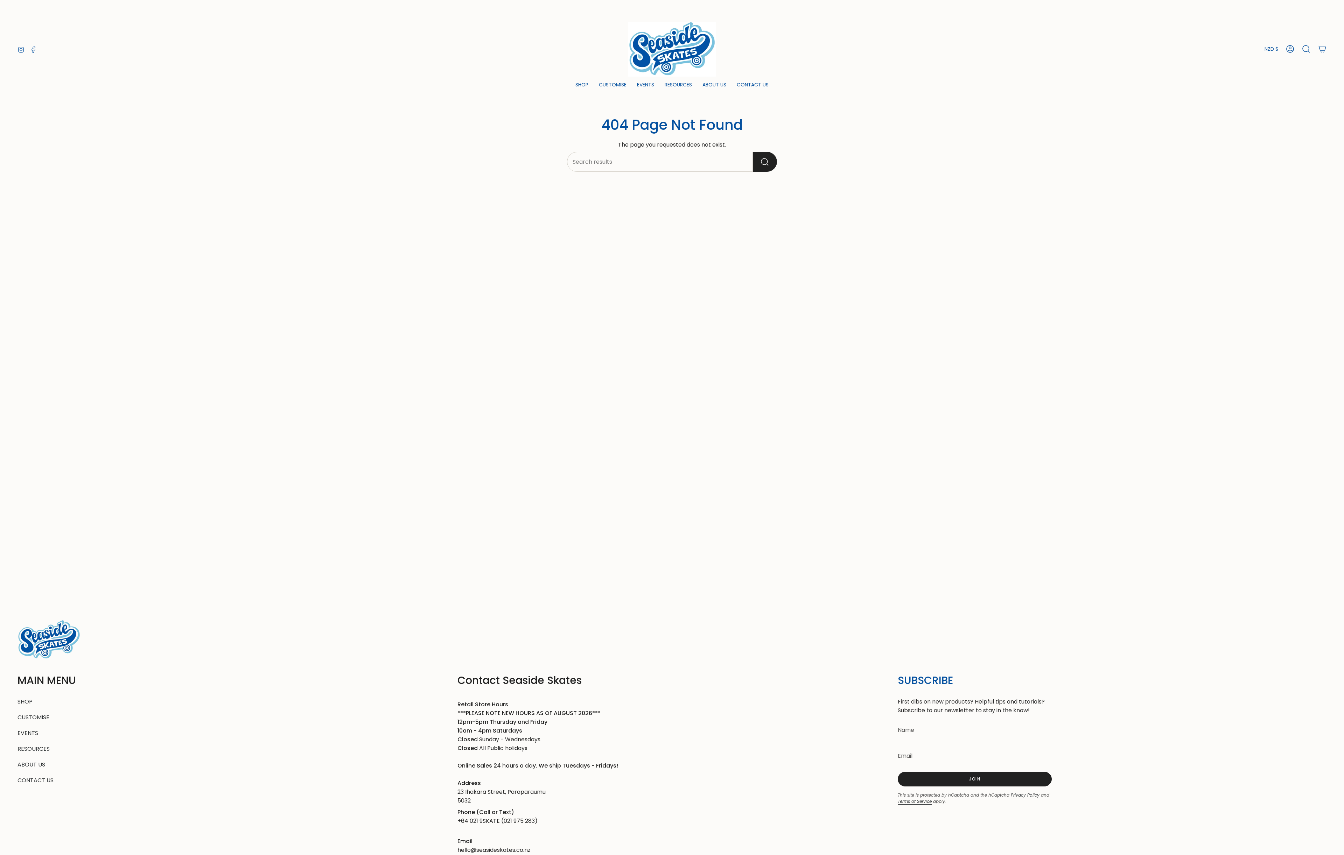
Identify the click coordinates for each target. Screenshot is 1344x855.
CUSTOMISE (33, 717)
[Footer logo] (49, 639)
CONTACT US (36, 780)
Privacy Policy (1025, 795)
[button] (582, 85)
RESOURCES (34, 749)
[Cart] (1322, 49)
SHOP (25, 702)
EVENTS (28, 733)
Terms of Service (915, 801)
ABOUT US (31, 765)
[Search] (765, 162)
